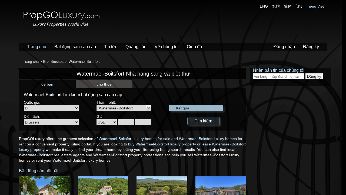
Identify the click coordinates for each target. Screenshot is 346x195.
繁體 (276, 6)
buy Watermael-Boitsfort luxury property (162, 144)
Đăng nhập (284, 46)
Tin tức (110, 46)
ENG (264, 6)
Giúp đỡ (194, 46)
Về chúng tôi (167, 46)
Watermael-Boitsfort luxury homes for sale (134, 138)
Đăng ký (311, 46)
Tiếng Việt (315, 6)
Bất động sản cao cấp (75, 46)
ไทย (299, 6)
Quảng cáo (136, 46)
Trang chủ (36, 46)
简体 (288, 6)
